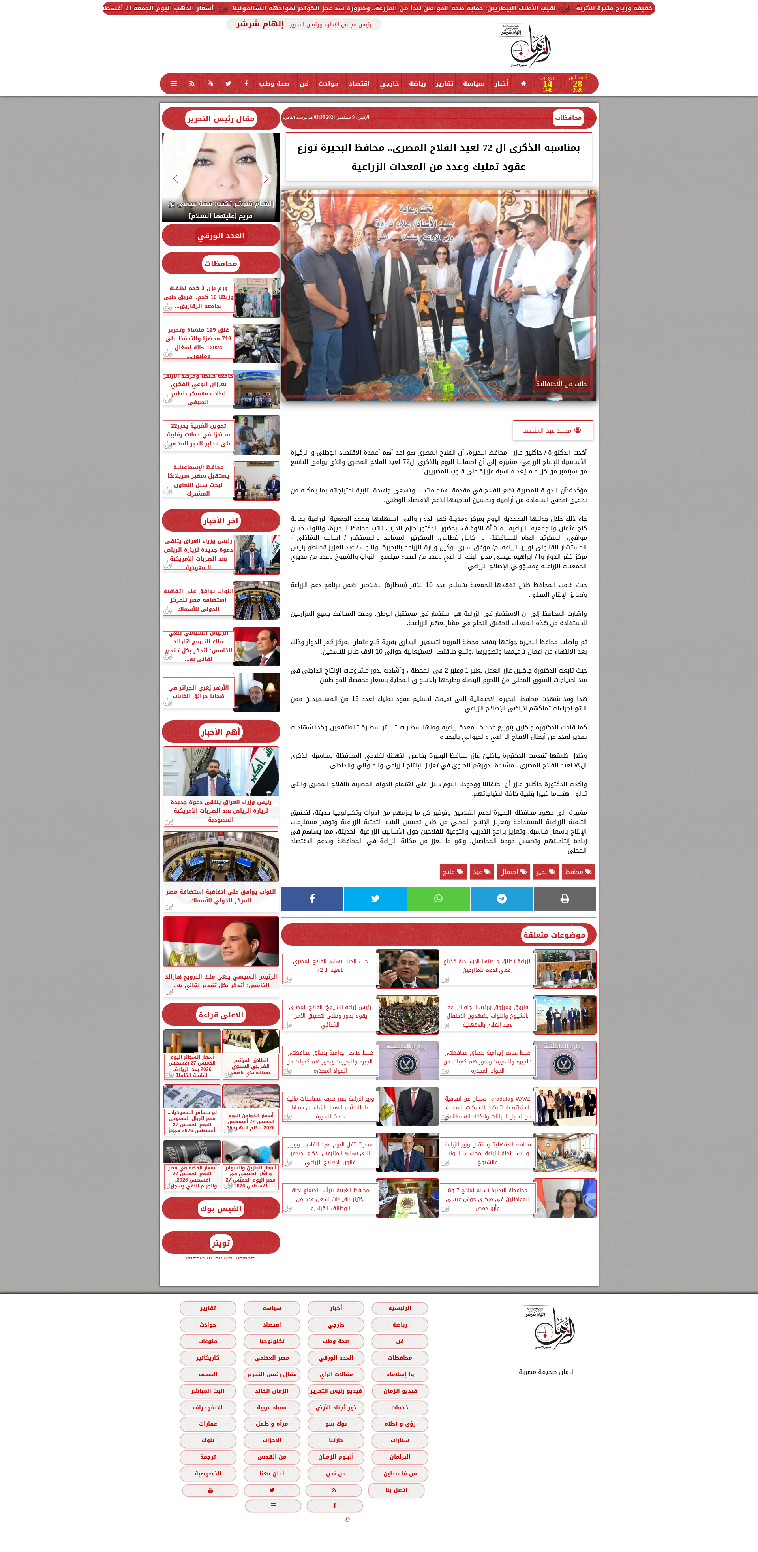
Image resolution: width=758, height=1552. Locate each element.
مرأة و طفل (271, 1424)
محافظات (568, 117)
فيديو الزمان (400, 1391)
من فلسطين (400, 1473)
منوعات (208, 1341)
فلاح (450, 872)
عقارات (208, 1424)
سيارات (399, 1440)
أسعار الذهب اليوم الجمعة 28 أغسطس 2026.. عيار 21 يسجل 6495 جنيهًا (241, 8)
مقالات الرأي (336, 1374)
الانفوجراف (208, 1407)
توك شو (336, 1424)
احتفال (510, 872)
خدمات (400, 1407)
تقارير (444, 83)
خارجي (389, 83)
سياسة (474, 83)
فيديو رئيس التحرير (336, 1391)
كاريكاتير (208, 1358)
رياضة (417, 83)
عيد (478, 872)
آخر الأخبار (220, 520)
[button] (266, 179)
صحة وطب (274, 83)
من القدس (271, 1457)
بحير (543, 872)
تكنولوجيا (271, 1341)
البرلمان (399, 1457)
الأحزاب (271, 1440)
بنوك (207, 1440)
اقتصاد (359, 83)
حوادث (329, 83)
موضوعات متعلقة (554, 935)
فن (304, 83)
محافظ (575, 872)
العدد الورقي (221, 235)
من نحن (336, 1473)
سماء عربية (272, 1407)
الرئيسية (399, 1308)
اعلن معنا (271, 1473)
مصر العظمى (271, 1358)
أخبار (501, 83)
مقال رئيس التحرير (221, 118)
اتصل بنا (396, 1490)
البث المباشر (207, 1391)
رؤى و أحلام (400, 1424)
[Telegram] (501, 899)
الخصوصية (207, 1473)
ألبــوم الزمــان (336, 1457)
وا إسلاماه (400, 1374)
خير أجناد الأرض (335, 1407)
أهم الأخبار (220, 732)
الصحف (207, 1374)
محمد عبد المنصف (546, 431)
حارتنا (335, 1440)
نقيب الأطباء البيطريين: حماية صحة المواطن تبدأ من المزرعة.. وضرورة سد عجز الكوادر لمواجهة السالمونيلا (527, 8)
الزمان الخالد (271, 1391)
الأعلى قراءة (221, 1014)
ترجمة (208, 1457)
